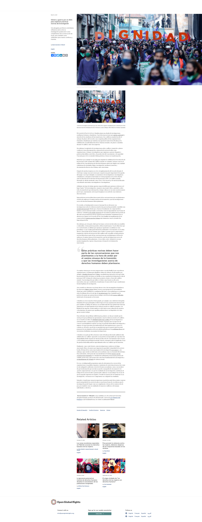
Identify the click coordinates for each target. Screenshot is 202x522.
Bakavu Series (89, 289)
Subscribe (99, 514)
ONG (96, 160)
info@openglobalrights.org (65, 513)
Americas (102, 410)
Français (137, 513)
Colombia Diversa (87, 274)
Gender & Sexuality (82, 410)
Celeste (98, 274)
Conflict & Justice (93, 410)
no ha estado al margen (94, 212)
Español (143, 513)
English (53, 49)
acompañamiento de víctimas (85, 359)
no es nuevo (114, 350)
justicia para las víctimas (93, 218)
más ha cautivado (118, 135)
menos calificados (118, 295)
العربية (149, 513)
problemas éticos (117, 329)
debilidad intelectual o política (101, 320)
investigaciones (103, 293)
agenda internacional (83, 209)
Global (108, 410)
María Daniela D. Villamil (58, 45)
